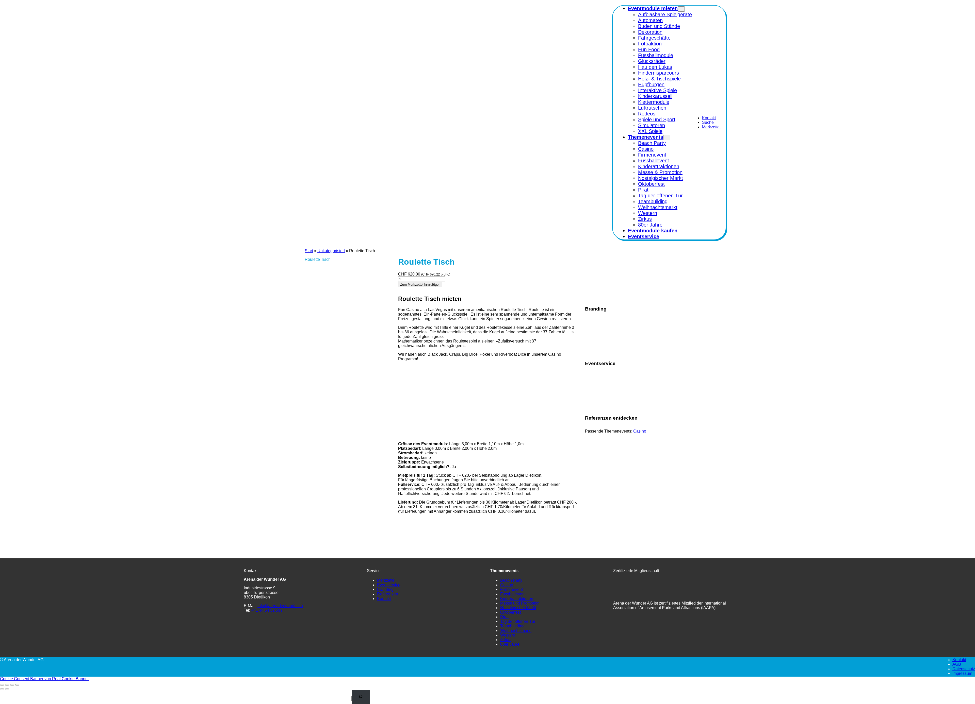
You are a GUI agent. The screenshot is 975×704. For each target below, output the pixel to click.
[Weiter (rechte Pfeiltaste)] (7, 689)
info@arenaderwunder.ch (280, 606)
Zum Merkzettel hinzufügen (420, 284)
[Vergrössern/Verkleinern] (2, 684)
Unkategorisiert (331, 251)
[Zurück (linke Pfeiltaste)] (2, 689)
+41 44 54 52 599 (267, 610)
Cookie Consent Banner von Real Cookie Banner (44, 679)
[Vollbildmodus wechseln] (7, 684)
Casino (639, 431)
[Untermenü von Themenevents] (666, 137)
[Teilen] (12, 684)
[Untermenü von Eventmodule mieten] (681, 9)
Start (309, 251)
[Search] (361, 697)
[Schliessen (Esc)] (17, 684)
